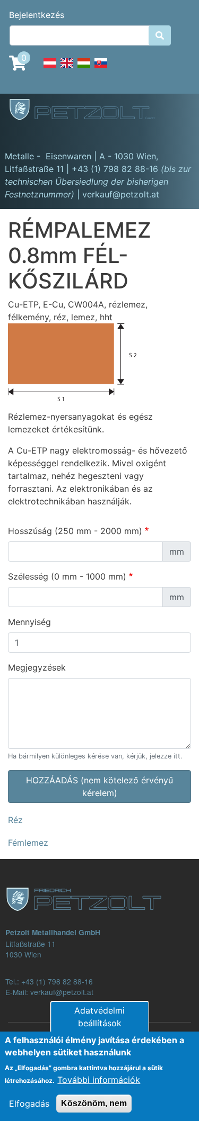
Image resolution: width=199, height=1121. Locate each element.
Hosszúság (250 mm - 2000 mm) (75, 531)
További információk (98, 1079)
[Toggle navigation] (23, 135)
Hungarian (83, 68)
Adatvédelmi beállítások (99, 1016)
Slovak (100, 68)
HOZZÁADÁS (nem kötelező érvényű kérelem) (99, 786)
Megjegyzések (37, 667)
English (66, 68)
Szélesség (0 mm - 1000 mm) (67, 576)
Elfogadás (29, 1103)
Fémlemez (28, 842)
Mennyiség (29, 622)
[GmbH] (88, 110)
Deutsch (50, 68)
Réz (15, 820)
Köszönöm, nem (94, 1103)
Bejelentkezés (36, 15)
